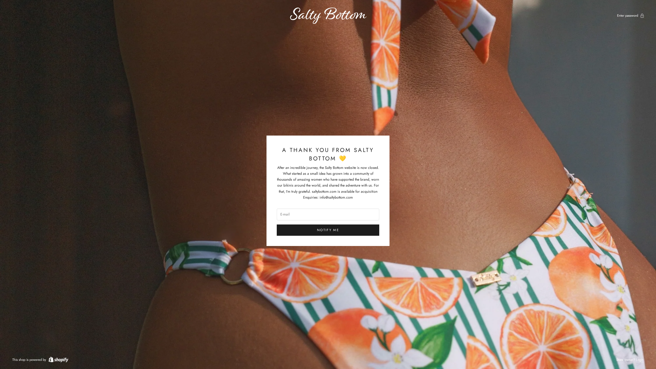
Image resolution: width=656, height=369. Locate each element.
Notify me (328, 230)
